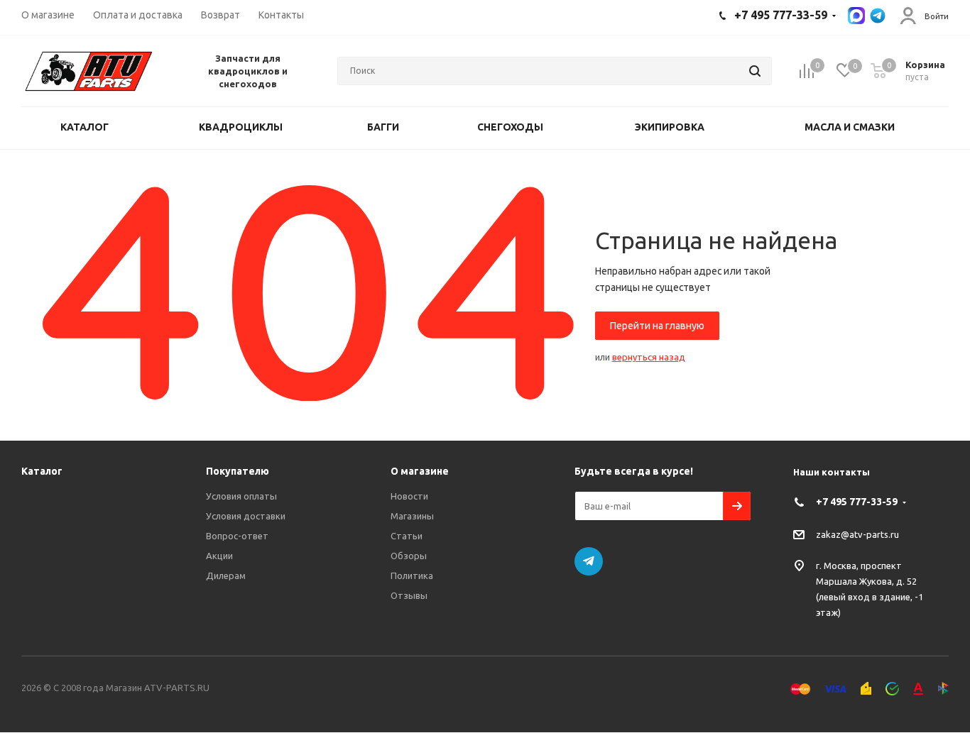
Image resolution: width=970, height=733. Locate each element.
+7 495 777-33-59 (857, 501)
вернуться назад (648, 357)
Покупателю (237, 471)
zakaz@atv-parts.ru (857, 534)
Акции (219, 556)
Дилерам (226, 575)
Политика (412, 575)
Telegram (588, 561)
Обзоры (409, 556)
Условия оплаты (241, 496)
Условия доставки (245, 516)
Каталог (41, 471)
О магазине (420, 471)
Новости (409, 496)
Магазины (412, 516)
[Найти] (755, 71)
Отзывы (409, 595)
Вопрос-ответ (237, 536)
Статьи (407, 536)
